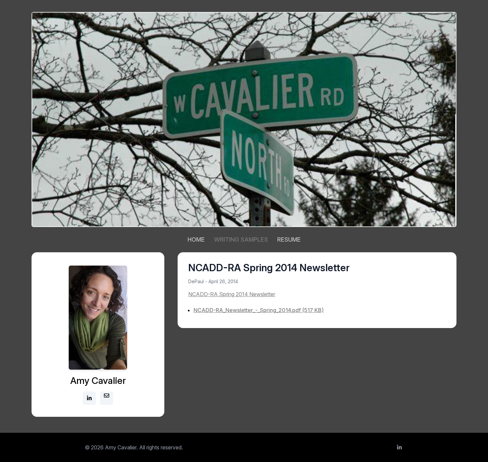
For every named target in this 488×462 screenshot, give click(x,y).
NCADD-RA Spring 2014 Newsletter (231, 294)
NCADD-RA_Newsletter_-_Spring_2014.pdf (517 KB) (259, 310)
